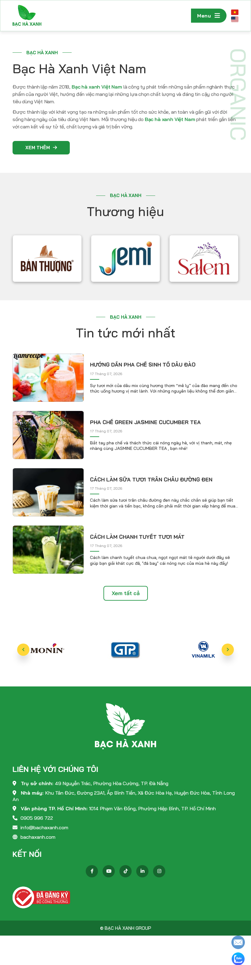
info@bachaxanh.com (44, 827)
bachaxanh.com (38, 837)
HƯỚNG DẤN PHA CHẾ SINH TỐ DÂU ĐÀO (143, 364)
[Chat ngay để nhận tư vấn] (238, 942)
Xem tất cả (126, 593)
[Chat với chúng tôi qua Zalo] (238, 958)
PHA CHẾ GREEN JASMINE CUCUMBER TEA (145, 422)
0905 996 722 (37, 818)
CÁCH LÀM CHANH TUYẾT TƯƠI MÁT (137, 537)
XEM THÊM (37, 147)
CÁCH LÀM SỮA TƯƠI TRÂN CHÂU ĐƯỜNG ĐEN (151, 479)
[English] (234, 19)
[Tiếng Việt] (234, 12)
